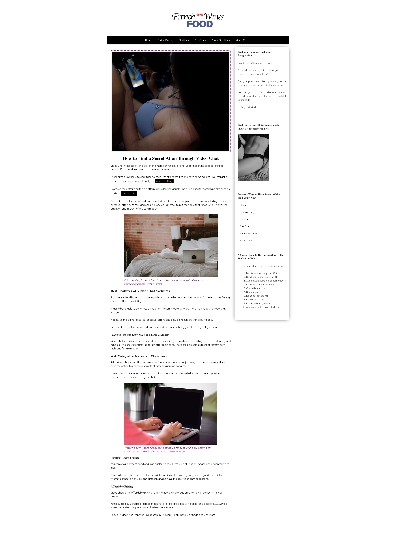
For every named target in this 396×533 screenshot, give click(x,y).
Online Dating (165, 40)
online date (129, 193)
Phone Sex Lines (220, 40)
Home (148, 40)
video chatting (164, 181)
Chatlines (184, 40)
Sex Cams (200, 40)
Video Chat (242, 40)
